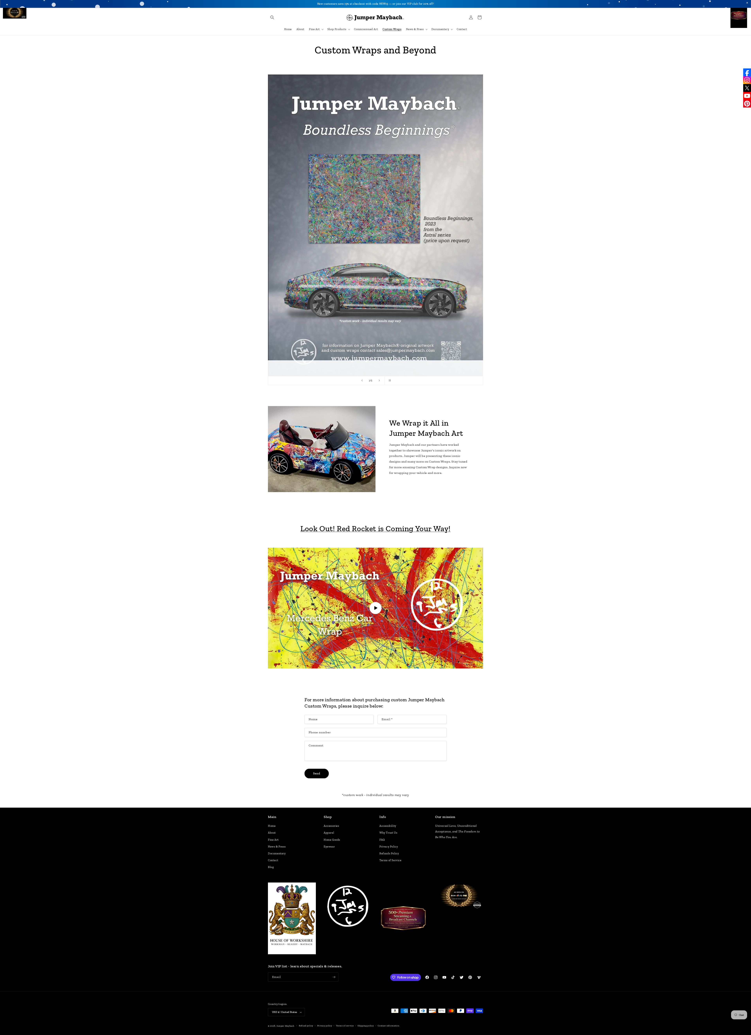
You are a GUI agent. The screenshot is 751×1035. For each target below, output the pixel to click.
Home (272, 826)
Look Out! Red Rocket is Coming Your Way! (375, 528)
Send (316, 773)
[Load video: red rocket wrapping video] (375, 608)
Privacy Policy (388, 846)
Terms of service (345, 1025)
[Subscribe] (334, 977)
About (272, 832)
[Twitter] (747, 88)
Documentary (277, 853)
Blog (271, 867)
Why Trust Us (388, 832)
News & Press (277, 846)
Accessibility (387, 826)
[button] (272, 17)
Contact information (388, 1025)
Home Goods (332, 839)
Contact (273, 860)
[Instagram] (747, 80)
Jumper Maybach (285, 1026)
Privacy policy (324, 1025)
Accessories (331, 826)
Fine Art (273, 839)
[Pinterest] (747, 104)
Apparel (329, 832)
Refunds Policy (389, 853)
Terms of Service (390, 860)
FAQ (382, 839)
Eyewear (329, 846)
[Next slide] (379, 380)
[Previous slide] (362, 380)
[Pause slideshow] (389, 380)
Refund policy (306, 1025)
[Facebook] (747, 72)
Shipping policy (366, 1025)
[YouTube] (747, 96)
